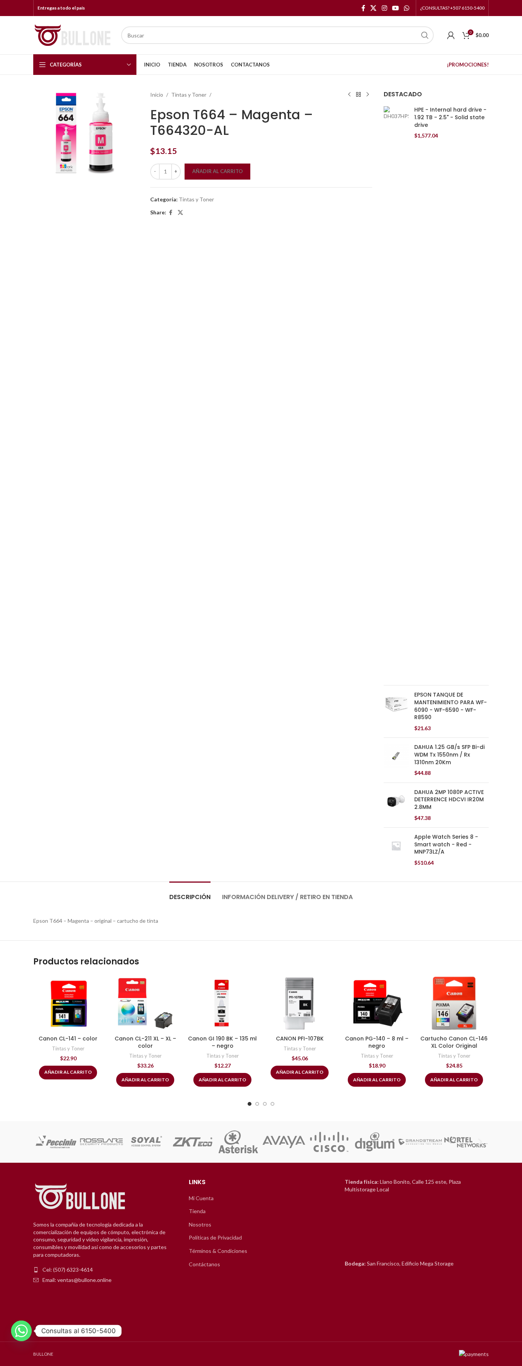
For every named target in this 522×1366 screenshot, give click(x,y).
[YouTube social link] (395, 8)
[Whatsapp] (21, 1331)
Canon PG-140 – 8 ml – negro (377, 1042)
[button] (42, 1142)
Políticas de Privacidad (215, 1237)
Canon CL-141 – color (68, 1038)
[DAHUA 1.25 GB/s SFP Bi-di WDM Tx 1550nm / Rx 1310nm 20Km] (396, 760)
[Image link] (81, 1197)
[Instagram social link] (384, 8)
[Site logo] (73, 34)
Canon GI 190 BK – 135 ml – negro (222, 1042)
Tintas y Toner (188, 94)
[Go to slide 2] (257, 1104)
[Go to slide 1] (249, 1104)
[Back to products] (358, 94)
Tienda (197, 1211)
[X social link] (373, 8)
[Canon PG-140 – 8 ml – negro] (377, 1003)
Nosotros (200, 1224)
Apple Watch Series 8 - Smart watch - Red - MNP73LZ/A (446, 844)
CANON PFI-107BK (300, 1038)
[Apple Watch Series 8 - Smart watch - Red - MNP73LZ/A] (396, 849)
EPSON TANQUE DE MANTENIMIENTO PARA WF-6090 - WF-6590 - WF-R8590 (450, 706)
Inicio (156, 94)
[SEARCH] (425, 35)
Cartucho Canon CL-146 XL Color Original (454, 1042)
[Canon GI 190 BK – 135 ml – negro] (222, 1003)
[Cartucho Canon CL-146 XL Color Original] (454, 1003)
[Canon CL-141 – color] (68, 1003)
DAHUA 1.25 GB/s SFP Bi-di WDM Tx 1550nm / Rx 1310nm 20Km (449, 755)
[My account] (451, 35)
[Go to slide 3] (265, 1104)
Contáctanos (204, 1264)
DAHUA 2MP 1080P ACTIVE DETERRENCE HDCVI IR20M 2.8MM (449, 800)
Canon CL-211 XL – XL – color (145, 1042)
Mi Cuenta (201, 1198)
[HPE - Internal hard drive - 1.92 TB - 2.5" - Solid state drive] (396, 392)
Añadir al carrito (217, 171)
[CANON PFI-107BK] (299, 1003)
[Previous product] (349, 94)
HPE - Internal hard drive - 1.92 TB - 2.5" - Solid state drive (450, 117)
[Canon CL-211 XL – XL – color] (145, 1003)
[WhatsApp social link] (407, 8)
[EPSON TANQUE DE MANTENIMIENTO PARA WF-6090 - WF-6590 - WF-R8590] (396, 711)
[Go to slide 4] (272, 1104)
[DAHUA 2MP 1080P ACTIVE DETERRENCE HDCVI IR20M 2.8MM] (396, 805)
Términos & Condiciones (218, 1251)
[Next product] (367, 94)
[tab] (190, 893)
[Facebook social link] (363, 8)
